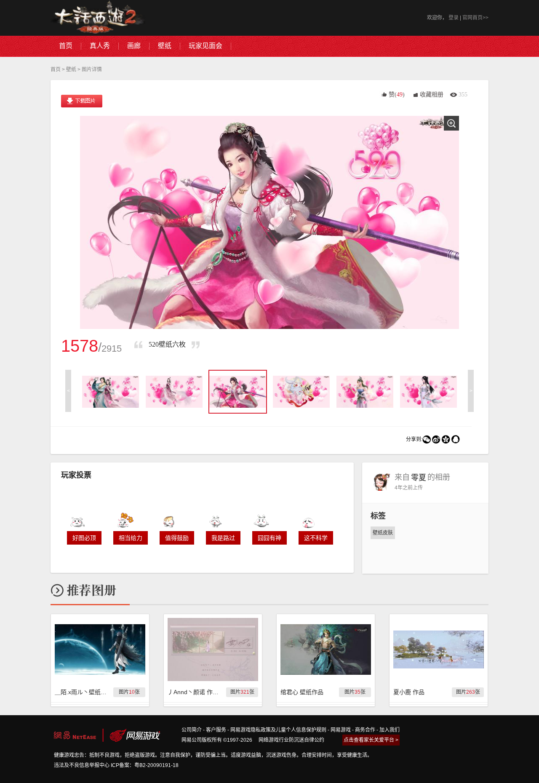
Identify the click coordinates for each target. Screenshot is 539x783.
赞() (397, 94)
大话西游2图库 (98, 18)
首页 (56, 69)
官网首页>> (475, 18)
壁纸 (71, 69)
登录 (453, 18)
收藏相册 (431, 94)
